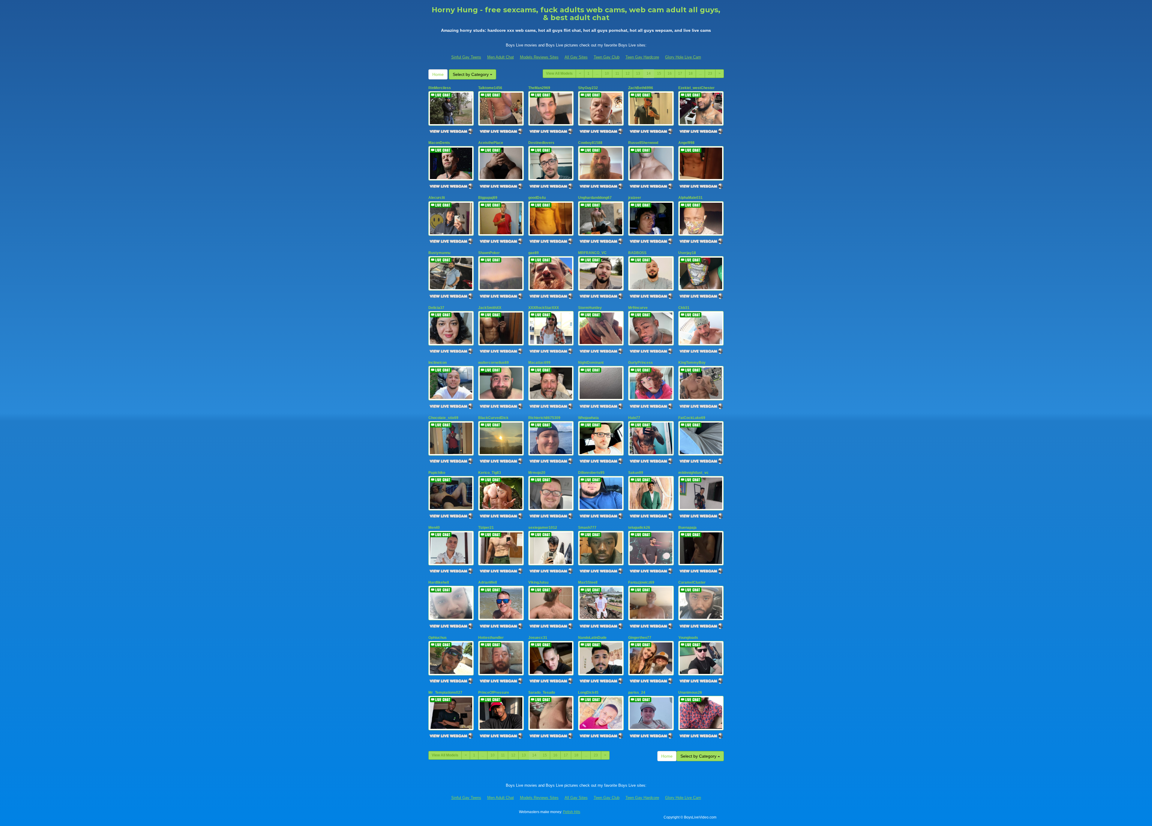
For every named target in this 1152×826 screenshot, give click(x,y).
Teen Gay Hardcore (642, 57)
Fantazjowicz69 (641, 582)
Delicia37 (436, 308)
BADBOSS (637, 253)
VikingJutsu (538, 582)
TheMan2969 (539, 88)
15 (659, 73)
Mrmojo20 (536, 473)
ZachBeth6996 (640, 88)
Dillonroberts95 (591, 473)
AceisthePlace (490, 143)
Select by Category (471, 74)
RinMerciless (439, 88)
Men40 (434, 527)
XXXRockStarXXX (543, 308)
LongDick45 (588, 692)
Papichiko (436, 473)
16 (670, 73)
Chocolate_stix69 (443, 418)
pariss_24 (636, 692)
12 (628, 73)
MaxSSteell (587, 582)
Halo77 (634, 418)
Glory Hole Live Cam (683, 57)
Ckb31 (683, 308)
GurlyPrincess (640, 363)
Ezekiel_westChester (696, 88)
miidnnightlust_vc (693, 473)
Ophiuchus (437, 638)
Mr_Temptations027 (445, 692)
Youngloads (688, 638)
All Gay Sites (576, 57)
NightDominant (591, 363)
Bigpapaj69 (487, 198)
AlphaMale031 (690, 198)
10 (607, 73)
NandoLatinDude (592, 638)
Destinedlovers (541, 143)
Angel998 (686, 143)
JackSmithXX (489, 308)
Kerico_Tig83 (489, 473)
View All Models (559, 73)
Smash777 (587, 527)
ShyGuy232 (588, 88)
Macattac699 (539, 363)
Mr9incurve (638, 308)
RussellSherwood (643, 143)
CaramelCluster (692, 582)
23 (710, 73)
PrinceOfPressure (493, 692)
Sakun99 (635, 473)
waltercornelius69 (493, 363)
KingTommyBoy (692, 363)
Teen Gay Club (607, 57)
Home (438, 74)
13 (638, 73)
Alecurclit (436, 198)
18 (690, 73)
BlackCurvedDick (493, 418)
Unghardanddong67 (595, 198)
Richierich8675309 (544, 418)
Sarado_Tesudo (541, 692)
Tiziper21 (486, 527)
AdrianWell (487, 582)
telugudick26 (639, 527)
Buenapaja (687, 527)
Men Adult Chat (500, 57)
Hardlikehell (438, 582)
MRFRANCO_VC (592, 253)
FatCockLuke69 (691, 418)
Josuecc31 (537, 638)
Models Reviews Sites (539, 57)
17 (680, 73)
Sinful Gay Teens (466, 57)
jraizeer (634, 198)
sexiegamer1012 (542, 527)
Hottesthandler (491, 638)
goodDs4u (537, 198)
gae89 (533, 253)
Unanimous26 (690, 692)
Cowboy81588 (590, 143)
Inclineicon (437, 363)
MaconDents (439, 143)
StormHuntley (590, 308)
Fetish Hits (571, 812)
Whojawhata (588, 418)
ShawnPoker (489, 253)
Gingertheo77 (639, 638)
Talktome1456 (490, 88)
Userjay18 (687, 253)
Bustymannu (439, 253)
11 (617, 73)
